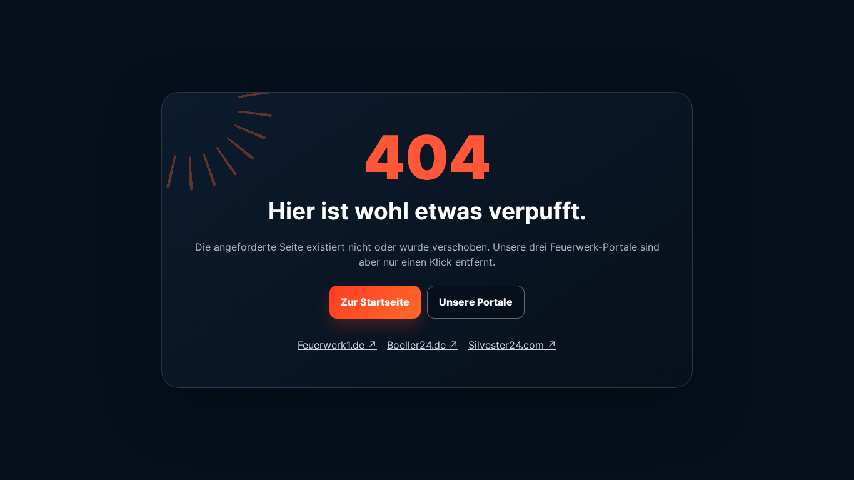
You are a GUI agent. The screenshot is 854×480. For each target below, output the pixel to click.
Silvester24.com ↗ (512, 345)
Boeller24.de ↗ (422, 345)
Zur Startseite (375, 302)
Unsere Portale (476, 302)
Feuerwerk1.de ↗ (337, 345)
